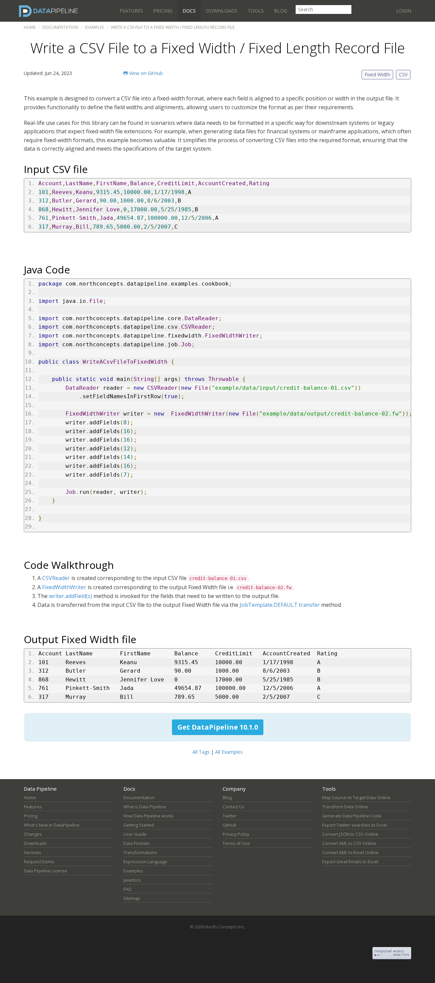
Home (30, 27)
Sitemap (131, 898)
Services (32, 852)
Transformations (140, 852)
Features (131, 10)
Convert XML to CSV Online (349, 843)
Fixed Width (377, 74)
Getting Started (138, 825)
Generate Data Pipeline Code (351, 816)
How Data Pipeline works (148, 816)
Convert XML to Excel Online (350, 852)
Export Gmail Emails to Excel (350, 862)
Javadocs (132, 880)
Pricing (162, 10)
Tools (256, 10)
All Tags (201, 752)
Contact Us (233, 807)
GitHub (230, 825)
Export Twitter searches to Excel (354, 825)
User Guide (134, 834)
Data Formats (136, 843)
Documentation (60, 27)
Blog (280, 10)
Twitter (230, 816)
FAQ (127, 889)
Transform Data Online (345, 807)
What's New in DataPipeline (52, 825)
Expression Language (145, 862)
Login (403, 10)
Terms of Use (236, 843)
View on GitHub (145, 73)
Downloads (222, 10)
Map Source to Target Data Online (356, 798)
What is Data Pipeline (144, 807)
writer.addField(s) (70, 596)
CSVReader (56, 578)
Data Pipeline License (45, 871)
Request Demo (39, 862)
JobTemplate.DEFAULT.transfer (280, 605)
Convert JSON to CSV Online (350, 834)
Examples (94, 27)
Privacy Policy (236, 834)
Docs (189, 10)
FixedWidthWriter (64, 587)
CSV (403, 74)
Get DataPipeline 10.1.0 (217, 727)
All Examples (229, 752)
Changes (33, 834)
